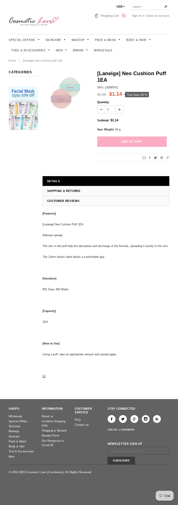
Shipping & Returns (54, 430)
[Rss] (157, 419)
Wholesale (15, 416)
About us (47, 416)
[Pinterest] (161, 157)
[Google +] (134, 419)
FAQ (78, 419)
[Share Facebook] (149, 157)
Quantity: (103, 102)
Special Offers (18, 421)
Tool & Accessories (21, 451)
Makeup (14, 431)
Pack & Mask (17, 441)
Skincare (14, 426)
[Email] (144, 157)
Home (12, 60)
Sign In (136, 15)
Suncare (14, 436)
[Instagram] (146, 419)
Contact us (82, 424)
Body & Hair (17, 446)
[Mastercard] (45, 478)
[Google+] (167, 157)
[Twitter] (155, 157)
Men (11, 456)
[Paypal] (83, 478)
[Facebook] (111, 419)
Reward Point (50, 435)
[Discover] (65, 478)
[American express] (27, 478)
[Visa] (13, 478)
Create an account (157, 15)
